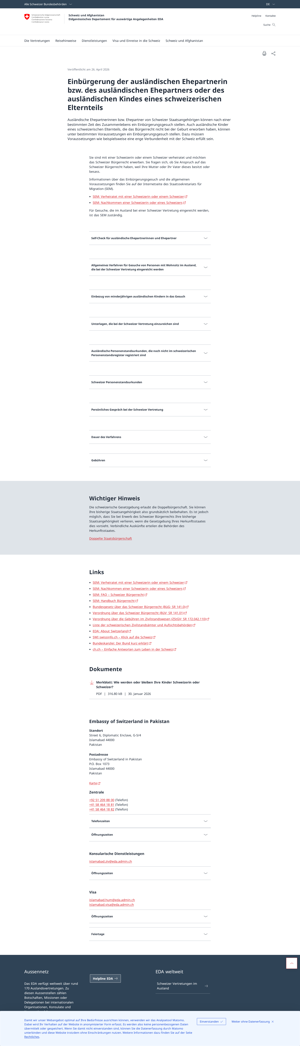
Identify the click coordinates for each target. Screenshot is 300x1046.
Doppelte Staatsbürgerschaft (110, 538)
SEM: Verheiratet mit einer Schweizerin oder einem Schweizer (138, 196)
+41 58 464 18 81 (101, 805)
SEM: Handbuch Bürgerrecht (114, 601)
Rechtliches (31, 1037)
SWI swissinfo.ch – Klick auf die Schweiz (122, 637)
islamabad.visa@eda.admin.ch (111, 904)
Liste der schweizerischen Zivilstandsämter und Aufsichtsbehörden (142, 625)
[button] (66, 40)
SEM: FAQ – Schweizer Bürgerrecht (118, 595)
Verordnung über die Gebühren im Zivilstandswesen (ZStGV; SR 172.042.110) (149, 619)
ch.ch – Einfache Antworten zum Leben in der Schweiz (133, 649)
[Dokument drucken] (264, 53)
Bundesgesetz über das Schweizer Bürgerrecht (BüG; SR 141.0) (139, 607)
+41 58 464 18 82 (101, 809)
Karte (93, 783)
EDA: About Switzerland (110, 631)
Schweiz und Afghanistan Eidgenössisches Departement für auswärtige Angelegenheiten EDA (116, 17)
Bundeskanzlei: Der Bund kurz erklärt (120, 643)
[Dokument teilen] (273, 53)
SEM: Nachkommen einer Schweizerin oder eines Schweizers (137, 202)
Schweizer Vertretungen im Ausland (177, 985)
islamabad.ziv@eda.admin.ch (110, 861)
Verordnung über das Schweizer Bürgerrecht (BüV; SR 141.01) (138, 613)
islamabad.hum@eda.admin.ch (112, 900)
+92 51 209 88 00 (101, 800)
